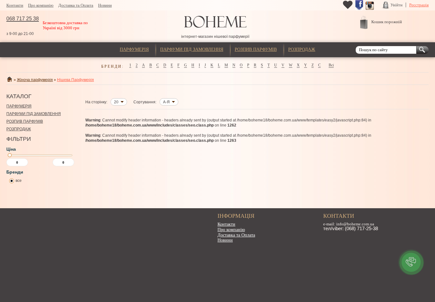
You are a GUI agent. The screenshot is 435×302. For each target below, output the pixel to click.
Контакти (14, 5)
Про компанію (40, 5)
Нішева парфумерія (75, 80)
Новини (105, 5)
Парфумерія (134, 49)
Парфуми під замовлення (191, 49)
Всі (331, 65)
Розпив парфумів (256, 49)
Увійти (396, 5)
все (19, 180)
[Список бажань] (348, 8)
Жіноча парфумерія (35, 80)
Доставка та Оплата (75, 5)
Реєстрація (419, 5)
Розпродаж (301, 49)
